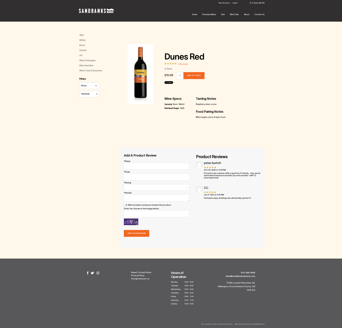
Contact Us (259, 14)
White (82, 40)
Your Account (223, 3)
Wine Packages (87, 61)
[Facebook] (87, 273)
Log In (234, 3)
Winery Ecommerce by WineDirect (250, 324)
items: (258, 3)
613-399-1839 (248, 273)
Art (81, 55)
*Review (128, 193)
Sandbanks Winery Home (96, 10)
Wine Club (234, 14)
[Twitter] (92, 273)
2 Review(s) (183, 64)
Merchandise (86, 66)
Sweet (82, 50)
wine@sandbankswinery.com (240, 276)
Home (194, 14)
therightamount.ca (140, 279)
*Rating (127, 183)
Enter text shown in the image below (141, 209)
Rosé (82, 45)
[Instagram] (97, 273)
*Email (127, 172)
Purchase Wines (209, 14)
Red (81, 35)
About (246, 14)
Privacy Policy (138, 276)
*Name (127, 161)
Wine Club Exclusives (90, 71)
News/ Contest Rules (141, 273)
